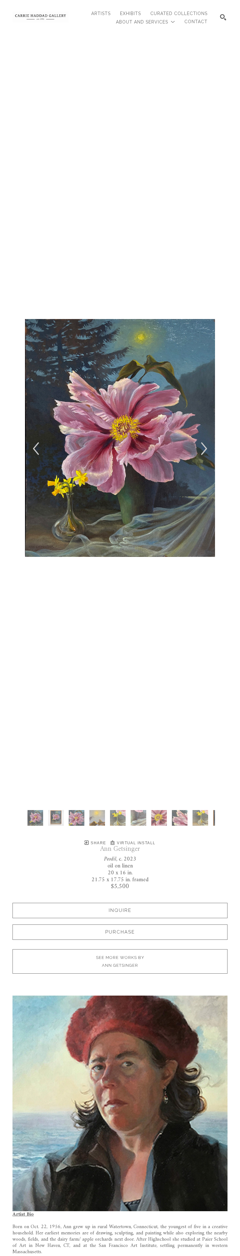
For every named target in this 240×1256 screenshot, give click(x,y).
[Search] (223, 17)
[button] (145, 22)
